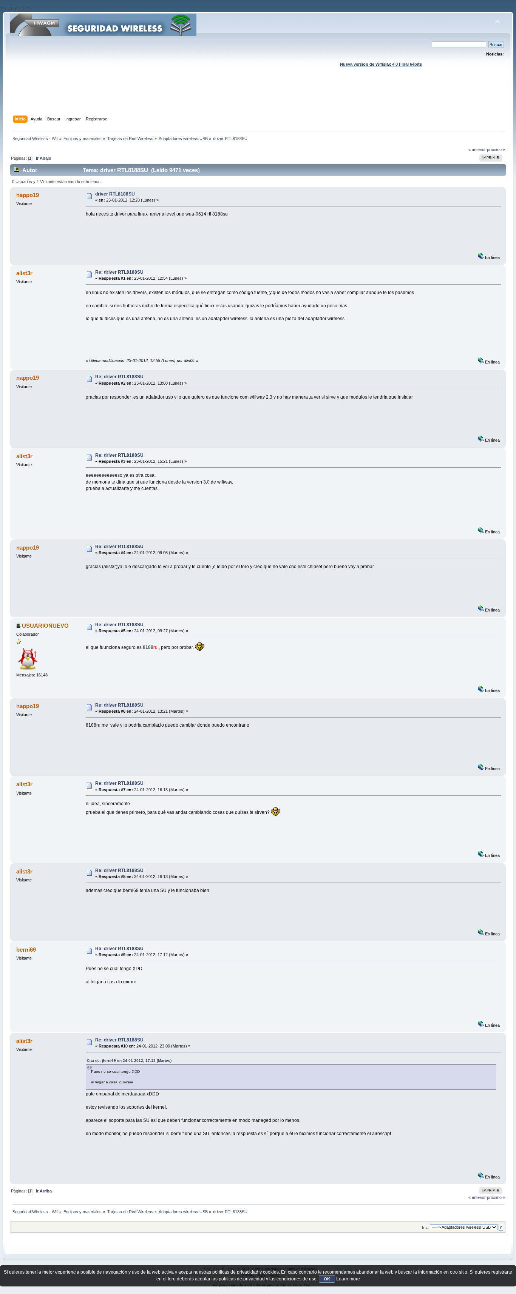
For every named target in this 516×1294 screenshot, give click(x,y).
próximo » (496, 149)
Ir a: (425, 1227)
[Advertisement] (258, 99)
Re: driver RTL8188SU (119, 272)
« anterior (477, 149)
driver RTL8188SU (115, 194)
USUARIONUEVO (45, 625)
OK (327, 1279)
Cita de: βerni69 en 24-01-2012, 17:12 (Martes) (129, 1060)
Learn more (348, 1279)
